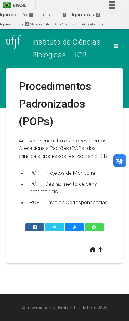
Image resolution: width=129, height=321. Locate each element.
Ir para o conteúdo (16, 15)
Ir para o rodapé (14, 24)
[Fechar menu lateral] (116, 46)
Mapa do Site (40, 24)
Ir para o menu (52, 15)
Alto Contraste (65, 24)
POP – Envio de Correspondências (69, 202)
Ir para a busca (85, 15)
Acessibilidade (93, 24)
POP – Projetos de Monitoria (62, 173)
